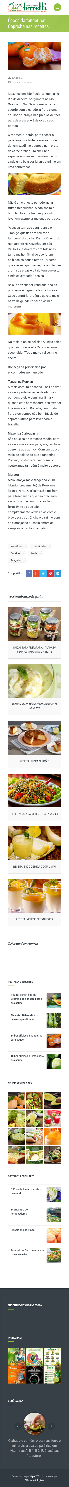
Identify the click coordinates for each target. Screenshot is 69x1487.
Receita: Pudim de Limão (34, 761)
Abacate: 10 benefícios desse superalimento (24, 1017)
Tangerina (16, 560)
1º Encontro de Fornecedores (19, 1211)
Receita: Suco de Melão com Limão (34, 866)
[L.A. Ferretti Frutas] (34, 7)
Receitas (15, 553)
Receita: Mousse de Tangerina (34, 919)
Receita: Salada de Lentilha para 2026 (34, 814)
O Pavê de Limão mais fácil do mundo (26, 1191)
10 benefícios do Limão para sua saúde (27, 1058)
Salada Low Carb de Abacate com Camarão (27, 1252)
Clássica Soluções (34, 1480)
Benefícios (16, 546)
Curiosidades (39, 546)
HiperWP (34, 1476)
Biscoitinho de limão (23, 1229)
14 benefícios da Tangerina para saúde (27, 1037)
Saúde (34, 553)
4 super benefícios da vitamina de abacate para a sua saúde (27, 998)
